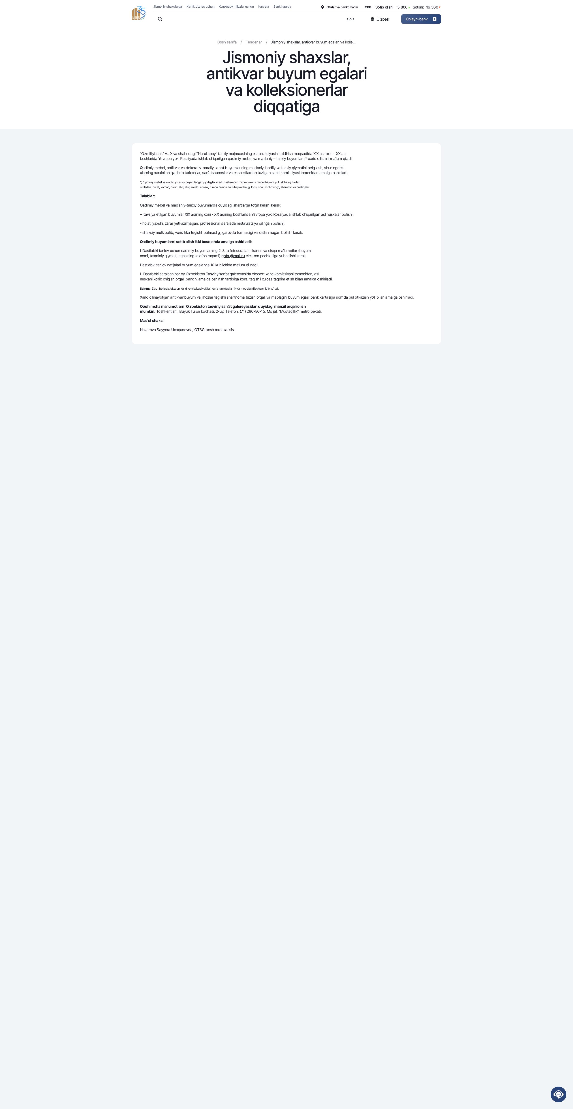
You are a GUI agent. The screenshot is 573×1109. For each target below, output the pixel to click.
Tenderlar (254, 42)
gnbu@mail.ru (233, 255)
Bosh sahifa (227, 42)
